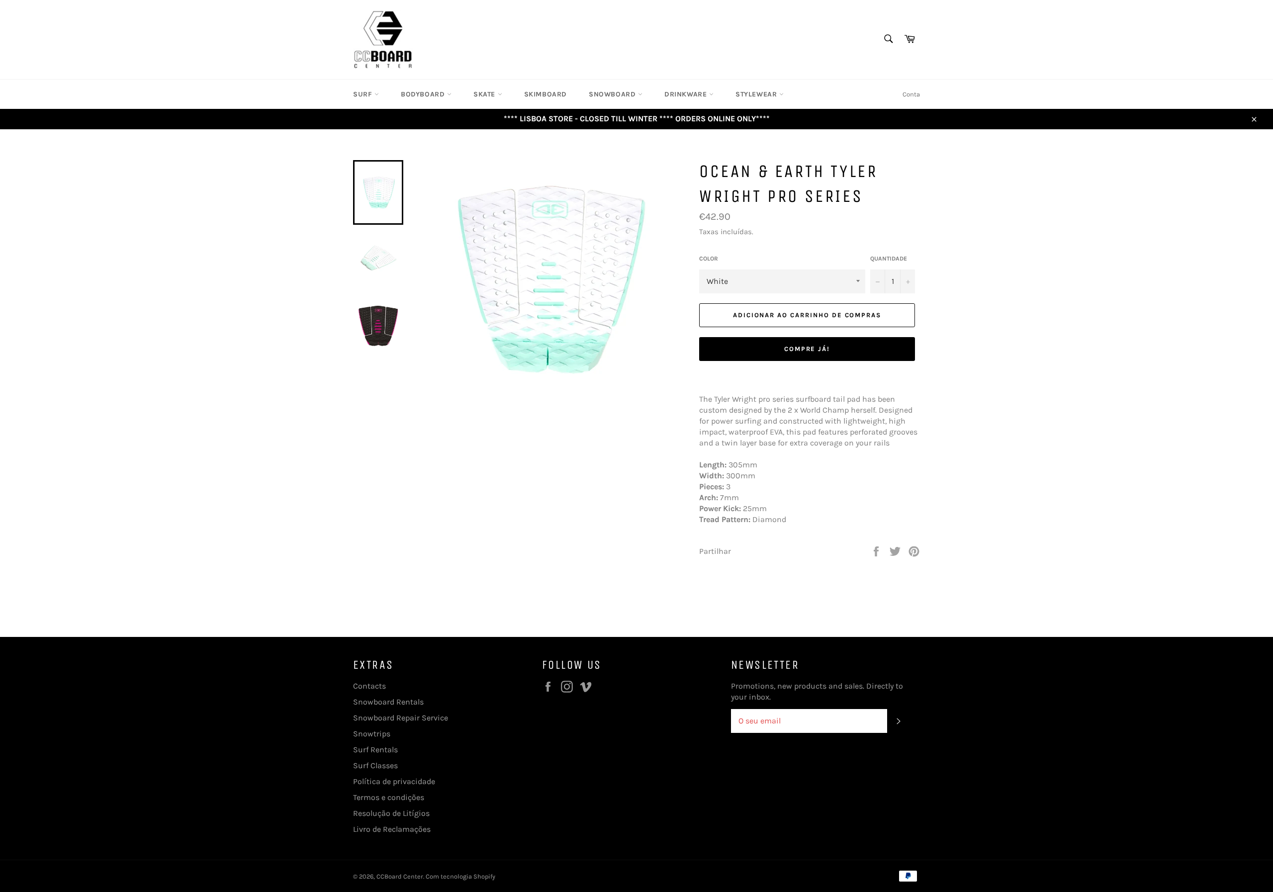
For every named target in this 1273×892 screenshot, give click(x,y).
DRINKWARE (686, 94)
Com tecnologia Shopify (460, 876)
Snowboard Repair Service (400, 717)
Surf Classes (375, 765)
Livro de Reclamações (392, 829)
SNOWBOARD (613, 94)
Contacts (369, 686)
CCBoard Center (399, 876)
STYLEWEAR (757, 94)
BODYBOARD (424, 94)
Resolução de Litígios (391, 813)
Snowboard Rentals (388, 702)
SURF (363, 94)
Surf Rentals (375, 749)
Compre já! (807, 349)
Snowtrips (371, 733)
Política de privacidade (394, 781)
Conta (911, 94)
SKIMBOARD (545, 94)
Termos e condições (388, 797)
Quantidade (888, 258)
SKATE (485, 94)
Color (708, 258)
